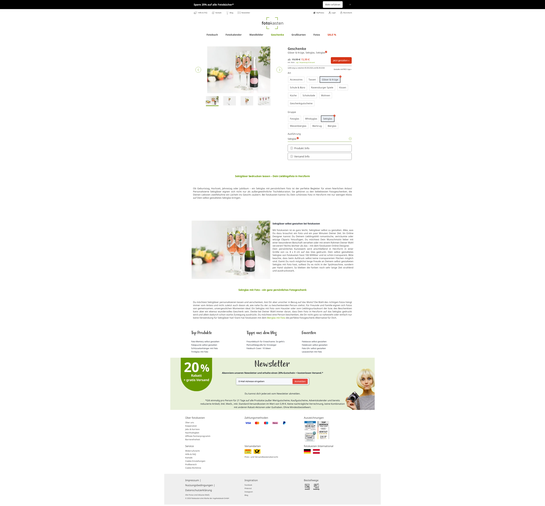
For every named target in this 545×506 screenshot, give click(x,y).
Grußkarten (299, 34)
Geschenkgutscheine (301, 103)
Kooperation (191, 425)
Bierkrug (317, 125)
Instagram (249, 492)
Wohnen (325, 95)
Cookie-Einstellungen (195, 461)
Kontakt (188, 457)
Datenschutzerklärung (198, 490)
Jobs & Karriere (192, 429)
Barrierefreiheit (192, 439)
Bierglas (332, 125)
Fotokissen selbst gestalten (315, 345)
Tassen (312, 79)
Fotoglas (294, 118)
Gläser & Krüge (330, 79)
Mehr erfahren (332, 4)
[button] (198, 69)
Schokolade (309, 95)
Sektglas (327, 118)
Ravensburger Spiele (322, 87)
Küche (293, 95)
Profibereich (191, 464)
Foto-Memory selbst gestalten (205, 341)
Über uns (189, 422)
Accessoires (296, 79)
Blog (246, 495)
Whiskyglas (311, 118)
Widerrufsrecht (192, 450)
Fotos (316, 34)
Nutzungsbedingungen (200, 485)
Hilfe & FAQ (190, 454)
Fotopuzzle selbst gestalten (204, 345)
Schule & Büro (297, 87)
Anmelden (300, 381)
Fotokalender (234, 34)
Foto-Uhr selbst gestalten (314, 348)
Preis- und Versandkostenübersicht (261, 457)
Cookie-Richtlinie (193, 467)
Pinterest (248, 488)
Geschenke (277, 34)
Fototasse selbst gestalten (314, 341)
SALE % (332, 34)
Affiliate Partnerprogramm (197, 436)
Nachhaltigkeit (192, 432)
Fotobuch (212, 34)
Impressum (193, 480)
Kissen (342, 87)
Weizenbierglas (298, 125)
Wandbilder (256, 34)
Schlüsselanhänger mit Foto (204, 348)
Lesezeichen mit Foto (312, 351)
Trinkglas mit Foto (199, 351)
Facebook (248, 485)
